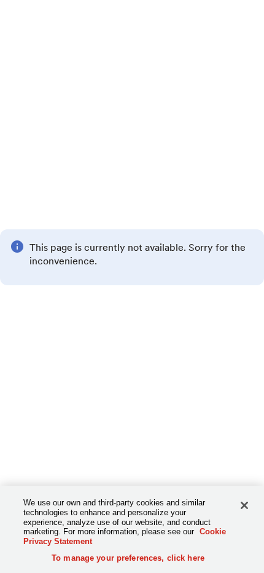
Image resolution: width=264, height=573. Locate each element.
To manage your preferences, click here (128, 558)
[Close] (244, 505)
